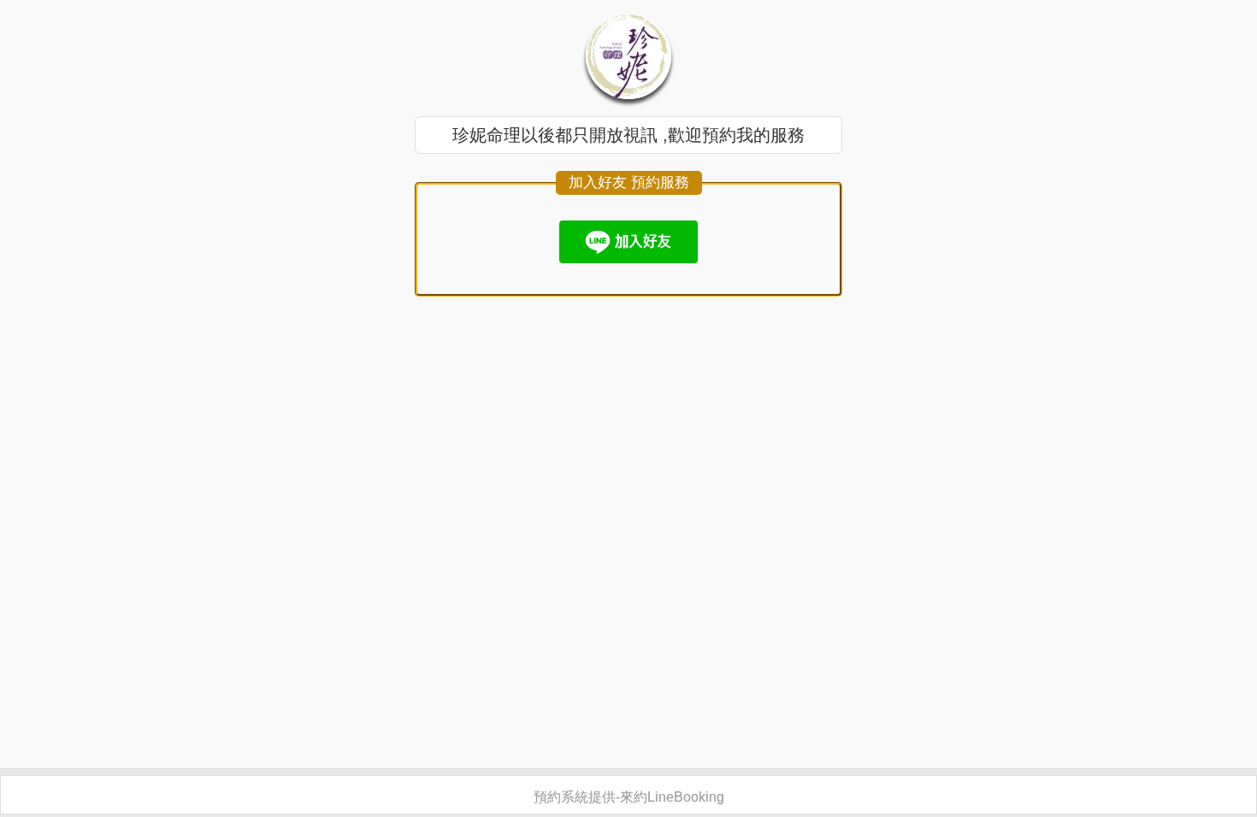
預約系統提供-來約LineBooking (629, 797)
